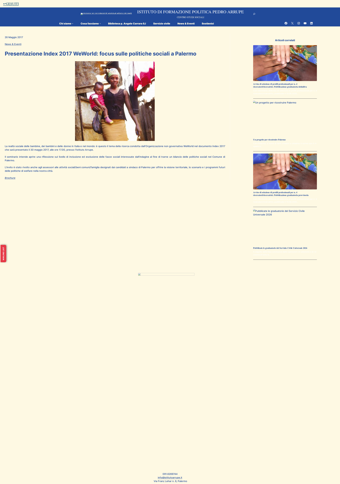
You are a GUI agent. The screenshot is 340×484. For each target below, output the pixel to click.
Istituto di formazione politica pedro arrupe (190, 11)
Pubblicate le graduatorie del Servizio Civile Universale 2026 (280, 248)
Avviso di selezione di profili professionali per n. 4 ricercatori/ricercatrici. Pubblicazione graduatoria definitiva (280, 85)
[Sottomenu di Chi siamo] (72, 23)
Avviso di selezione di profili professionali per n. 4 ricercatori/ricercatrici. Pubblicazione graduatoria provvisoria (281, 194)
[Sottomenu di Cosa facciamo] (100, 23)
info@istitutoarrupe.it (170, 477)
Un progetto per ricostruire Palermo (269, 139)
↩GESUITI (11, 3)
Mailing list (3, 253)
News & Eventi (13, 44)
